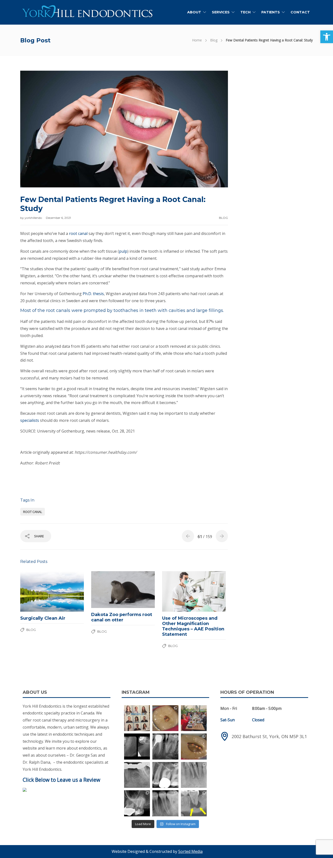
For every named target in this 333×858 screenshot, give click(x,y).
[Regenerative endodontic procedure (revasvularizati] (165, 803)
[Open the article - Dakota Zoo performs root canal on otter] (107, 589)
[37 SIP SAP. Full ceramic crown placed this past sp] (165, 718)
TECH (245, 12)
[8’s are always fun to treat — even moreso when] (137, 746)
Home (197, 40)
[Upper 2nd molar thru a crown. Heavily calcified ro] (137, 803)
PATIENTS (270, 12)
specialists (29, 420)
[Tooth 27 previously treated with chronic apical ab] (194, 746)
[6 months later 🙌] (137, 775)
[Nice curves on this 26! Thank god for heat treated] (165, 775)
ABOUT (194, 12)
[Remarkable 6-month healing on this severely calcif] (194, 803)
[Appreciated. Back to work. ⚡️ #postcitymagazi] (137, 718)
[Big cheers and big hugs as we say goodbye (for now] (194, 718)
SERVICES (221, 12)
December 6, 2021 (58, 218)
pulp (123, 251)
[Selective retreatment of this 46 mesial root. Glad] (165, 746)
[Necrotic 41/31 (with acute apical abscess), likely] (194, 775)
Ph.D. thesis (93, 293)
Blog (213, 40)
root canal (78, 233)
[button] (326, 36)
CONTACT (300, 12)
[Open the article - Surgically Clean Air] (36, 591)
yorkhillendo (34, 218)
